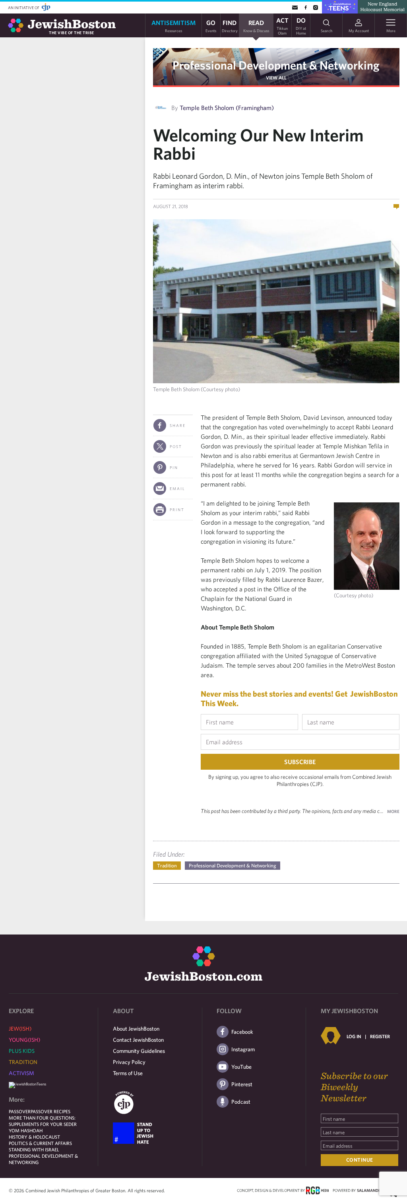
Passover (20, 1111)
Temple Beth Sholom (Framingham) (227, 107)
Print (177, 509)
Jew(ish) (20, 1028)
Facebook (242, 1032)
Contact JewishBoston (138, 1040)
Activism (21, 1073)
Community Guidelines (139, 1051)
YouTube (241, 1067)
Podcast (240, 1102)
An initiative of (24, 7)
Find (230, 25)
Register (380, 1036)
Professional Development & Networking (276, 65)
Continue (359, 1160)
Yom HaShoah (26, 1130)
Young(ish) (24, 1040)
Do (301, 25)
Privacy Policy (129, 1062)
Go (210, 25)
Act (282, 25)
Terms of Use (128, 1073)
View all (276, 77)
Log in (354, 1036)
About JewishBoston (136, 1028)
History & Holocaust (34, 1136)
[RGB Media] (317, 1190)
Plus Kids (22, 1051)
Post (176, 446)
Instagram (243, 1049)
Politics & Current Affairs (40, 1143)
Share (178, 425)
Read (256, 25)
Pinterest (241, 1084)
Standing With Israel (34, 1149)
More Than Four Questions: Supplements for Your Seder (43, 1121)
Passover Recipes (50, 1111)
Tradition (167, 866)
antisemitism (173, 25)
